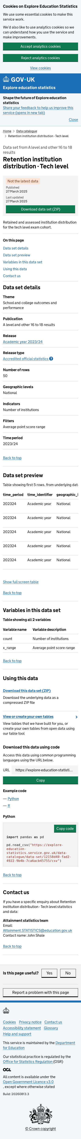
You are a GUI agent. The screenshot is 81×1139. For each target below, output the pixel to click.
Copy (40, 780)
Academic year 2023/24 (23, 341)
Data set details (16, 248)
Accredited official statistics (28, 358)
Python (13, 798)
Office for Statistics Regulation (28, 1061)
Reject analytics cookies (40, 58)
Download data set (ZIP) (40, 209)
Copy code (65, 828)
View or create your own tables (28, 716)
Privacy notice (30, 1022)
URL (6, 770)
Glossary (51, 1028)
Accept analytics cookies (40, 46)
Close (73, 119)
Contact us (12, 276)
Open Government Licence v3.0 (28, 1081)
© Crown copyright (40, 1128)
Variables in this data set (22, 262)
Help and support (17, 1034)
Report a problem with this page (40, 992)
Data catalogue (26, 131)
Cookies (9, 1022)
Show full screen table (21, 582)
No (70, 973)
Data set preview (16, 255)
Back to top (12, 458)
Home (7, 131)
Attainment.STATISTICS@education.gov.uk (37, 930)
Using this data (15, 269)
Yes (51, 973)
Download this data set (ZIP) (27, 690)
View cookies (40, 68)
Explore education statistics (29, 87)
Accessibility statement (22, 1028)
